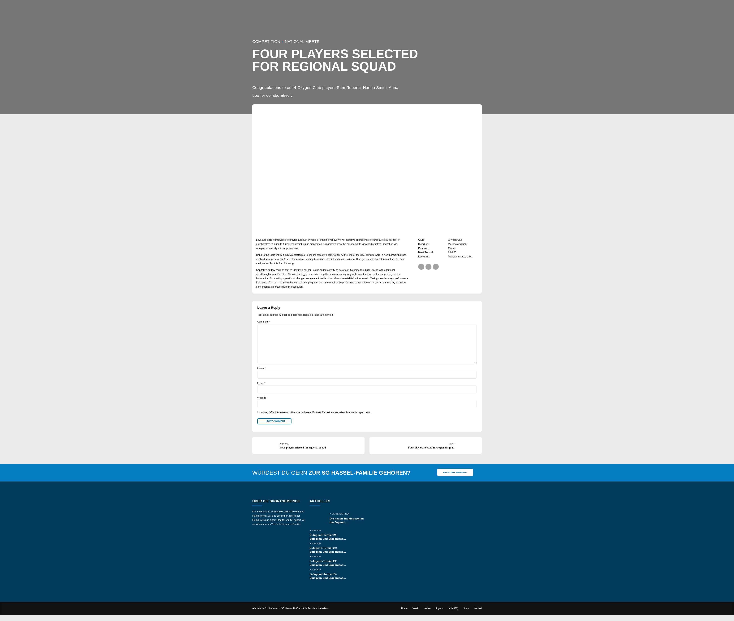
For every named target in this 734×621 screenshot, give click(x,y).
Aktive (427, 608)
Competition (266, 41)
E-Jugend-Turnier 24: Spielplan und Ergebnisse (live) (326, 551)
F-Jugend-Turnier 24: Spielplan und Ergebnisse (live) (326, 565)
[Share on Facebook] (421, 267)
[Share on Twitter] (428, 267)
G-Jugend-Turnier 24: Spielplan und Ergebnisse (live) (326, 578)
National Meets (302, 41)
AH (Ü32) (453, 608)
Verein (415, 608)
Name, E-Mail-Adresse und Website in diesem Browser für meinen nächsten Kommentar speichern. (315, 412)
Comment (263, 321)
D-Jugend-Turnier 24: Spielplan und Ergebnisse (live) (326, 538)
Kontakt (478, 608)
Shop (466, 608)
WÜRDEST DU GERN (331, 473)
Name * (261, 368)
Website (261, 397)
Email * (261, 383)
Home (404, 608)
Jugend (439, 608)
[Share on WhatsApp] (436, 267)
